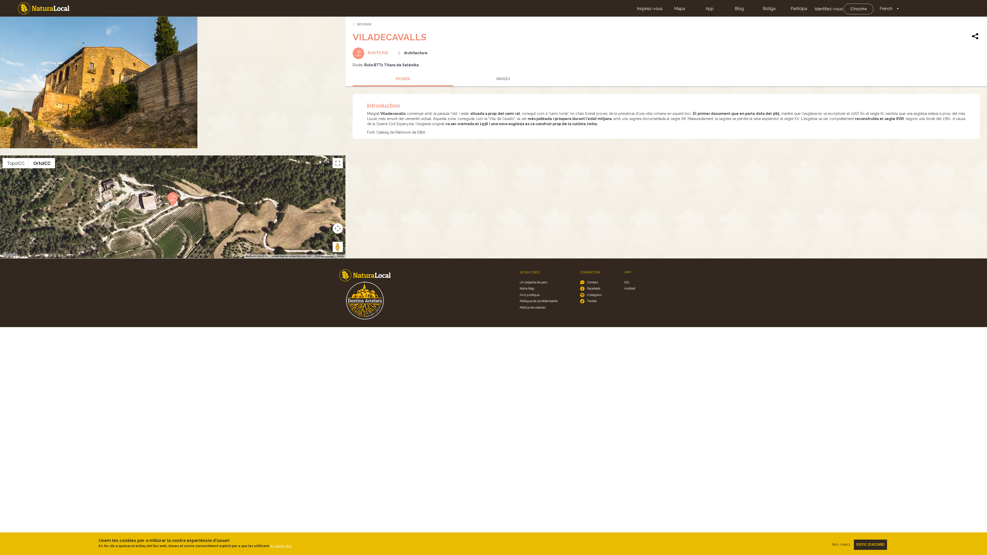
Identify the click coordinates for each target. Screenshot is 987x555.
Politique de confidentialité (539, 301)
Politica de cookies (532, 307)
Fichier (403, 79)
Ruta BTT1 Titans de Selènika (391, 65)
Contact (592, 282)
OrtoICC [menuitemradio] (42, 163)
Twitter (592, 301)
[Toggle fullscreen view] (338, 163)
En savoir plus (281, 546)
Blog (739, 8)
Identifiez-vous (829, 8)
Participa (799, 8)
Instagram (594, 295)
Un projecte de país (533, 282)
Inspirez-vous (650, 8)
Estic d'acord (870, 544)
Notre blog (527, 288)
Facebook (593, 288)
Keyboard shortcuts (256, 256)
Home (43, 8)
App (710, 8)
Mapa (679, 8)
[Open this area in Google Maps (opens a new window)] (9, 255)
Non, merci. (841, 544)
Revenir (364, 24)
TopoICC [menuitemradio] (16, 163)
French (886, 8)
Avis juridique (530, 295)
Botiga (769, 8)
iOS (626, 282)
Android (629, 288)
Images (503, 79)
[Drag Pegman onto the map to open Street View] (338, 247)
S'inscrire (858, 8)
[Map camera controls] (338, 228)
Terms (340, 256)
